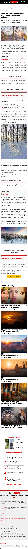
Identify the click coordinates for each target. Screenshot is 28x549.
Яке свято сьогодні (5, 8)
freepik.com (25, 159)
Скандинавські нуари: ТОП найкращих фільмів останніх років (15, 462)
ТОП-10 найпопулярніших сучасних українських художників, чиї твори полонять (15, 457)
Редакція (3, 513)
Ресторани (14, 495)
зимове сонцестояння (15, 282)
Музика (8, 495)
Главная (2, 10)
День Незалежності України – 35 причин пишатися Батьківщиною (14, 467)
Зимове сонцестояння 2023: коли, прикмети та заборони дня (10, 379)
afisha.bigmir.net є (5, 508)
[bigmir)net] (7, 1)
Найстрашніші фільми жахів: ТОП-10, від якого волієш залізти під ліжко (10, 307)
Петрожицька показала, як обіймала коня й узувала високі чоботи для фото (14, 479)
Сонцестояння (6, 282)
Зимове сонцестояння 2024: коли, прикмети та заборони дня (10, 355)
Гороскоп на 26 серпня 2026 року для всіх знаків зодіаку (11, 426)
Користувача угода (5, 522)
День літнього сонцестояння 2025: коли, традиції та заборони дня (12, 331)
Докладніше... (3, 543)
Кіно (4, 495)
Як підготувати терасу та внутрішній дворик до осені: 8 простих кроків (12, 403)
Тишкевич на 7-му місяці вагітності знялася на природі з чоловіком (15, 473)
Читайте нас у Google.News (14, 276)
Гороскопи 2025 (14, 8)
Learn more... (15, 546)
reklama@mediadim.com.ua (7, 530)
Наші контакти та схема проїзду (8, 516)
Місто (7, 10)
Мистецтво (20, 495)
